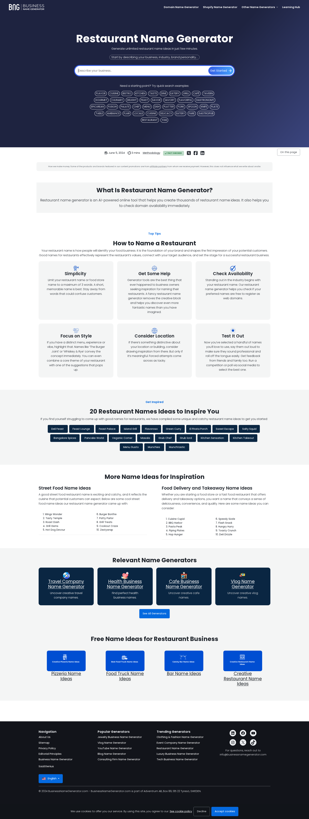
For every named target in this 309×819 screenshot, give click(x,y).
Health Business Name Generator (125, 584)
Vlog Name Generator (243, 584)
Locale (138, 113)
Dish (157, 106)
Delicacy (166, 113)
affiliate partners (158, 166)
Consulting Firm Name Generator (119, 759)
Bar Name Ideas (184, 674)
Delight (132, 100)
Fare (192, 113)
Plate (214, 106)
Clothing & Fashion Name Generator (180, 737)
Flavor (101, 93)
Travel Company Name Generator (66, 584)
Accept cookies (225, 811)
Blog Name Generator (112, 754)
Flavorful (185, 100)
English (52, 778)
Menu (147, 106)
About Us (44, 737)
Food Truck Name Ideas (125, 676)
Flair (127, 113)
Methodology (151, 153)
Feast (144, 100)
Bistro (126, 93)
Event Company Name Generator (178, 743)
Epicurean (97, 106)
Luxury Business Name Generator (178, 754)
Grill (186, 93)
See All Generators (154, 613)
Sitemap (44, 743)
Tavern (208, 93)
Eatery (174, 93)
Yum (164, 120)
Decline (201, 811)
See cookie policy (181, 811)
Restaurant (150, 120)
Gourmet (101, 100)
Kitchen (140, 93)
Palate (125, 106)
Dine (163, 93)
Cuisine (114, 93)
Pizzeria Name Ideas (66, 676)
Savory (170, 100)
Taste (153, 93)
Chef (137, 106)
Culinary (117, 100)
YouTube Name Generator (115, 748)
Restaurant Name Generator (175, 748)
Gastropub (206, 113)
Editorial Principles (50, 754)
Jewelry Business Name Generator (120, 737)
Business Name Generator (55, 759)
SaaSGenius (46, 766)
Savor (156, 100)
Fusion (112, 106)
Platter (169, 106)
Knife (204, 106)
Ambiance (113, 113)
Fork (181, 106)
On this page (288, 152)
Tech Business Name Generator (177, 759)
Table (99, 113)
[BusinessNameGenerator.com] (26, 7)
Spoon (192, 106)
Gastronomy (205, 100)
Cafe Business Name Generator (184, 584)
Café (196, 93)
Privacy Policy (47, 748)
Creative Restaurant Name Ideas (243, 679)
